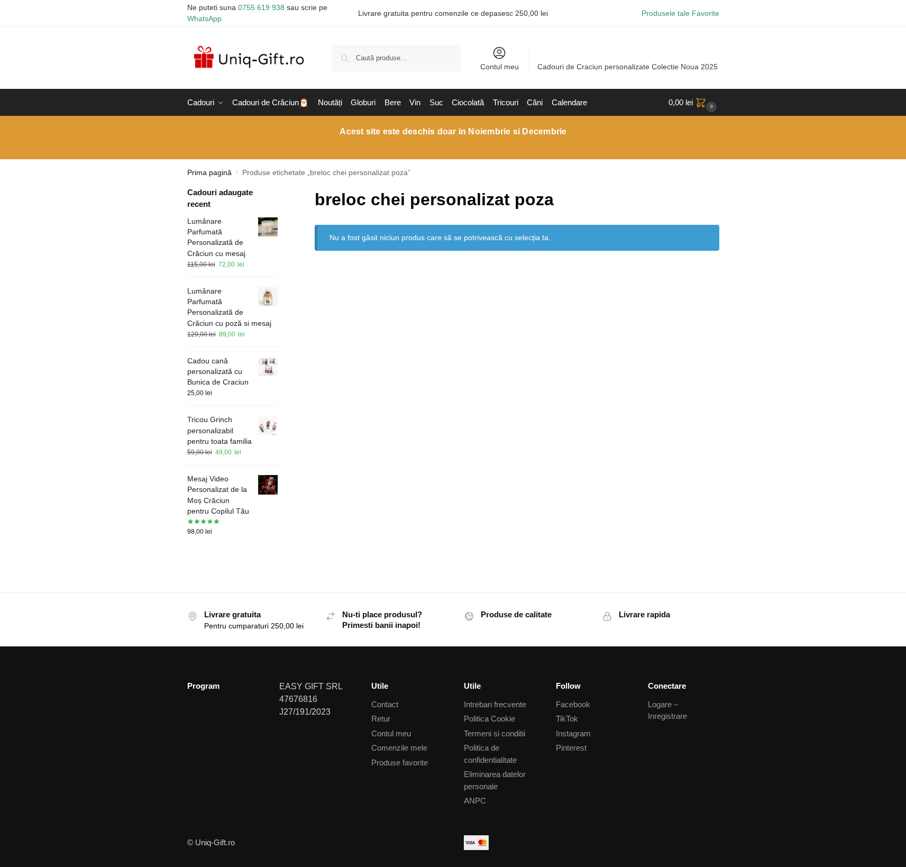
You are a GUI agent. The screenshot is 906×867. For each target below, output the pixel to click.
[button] (694, 102)
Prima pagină (209, 173)
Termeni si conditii (494, 733)
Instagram (573, 733)
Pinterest (571, 747)
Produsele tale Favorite (680, 13)
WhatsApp (204, 18)
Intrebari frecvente (495, 704)
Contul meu (499, 66)
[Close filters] (281, 193)
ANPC (475, 800)
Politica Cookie (489, 718)
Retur (380, 718)
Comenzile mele (399, 747)
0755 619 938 (261, 7)
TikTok (567, 718)
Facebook (573, 704)
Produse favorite (399, 762)
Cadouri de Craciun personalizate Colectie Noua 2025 (627, 66)
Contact (384, 704)
